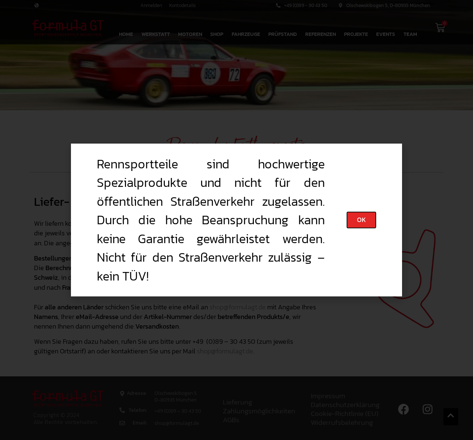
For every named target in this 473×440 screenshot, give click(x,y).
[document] (236, 220)
